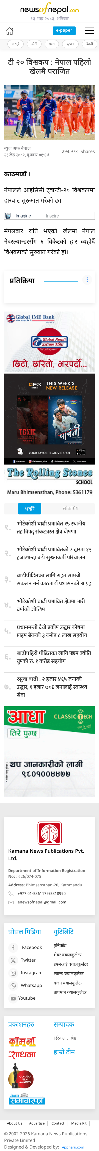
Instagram (32, 973)
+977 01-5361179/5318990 (42, 894)
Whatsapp (31, 986)
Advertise (37, 1123)
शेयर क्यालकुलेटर (68, 955)
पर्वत (51, 44)
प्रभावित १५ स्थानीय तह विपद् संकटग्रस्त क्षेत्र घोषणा (51, 527)
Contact (57, 1123)
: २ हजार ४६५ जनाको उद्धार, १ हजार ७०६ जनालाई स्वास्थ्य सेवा (52, 687)
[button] (89, 31)
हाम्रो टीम (64, 1052)
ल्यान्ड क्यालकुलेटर (69, 974)
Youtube (26, 999)
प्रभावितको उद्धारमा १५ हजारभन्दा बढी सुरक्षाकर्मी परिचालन (54, 553)
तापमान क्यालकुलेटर (70, 993)
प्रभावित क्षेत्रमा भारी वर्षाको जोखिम (51, 605)
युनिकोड (60, 946)
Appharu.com (73, 1147)
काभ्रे (15, 44)
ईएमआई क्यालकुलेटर (71, 965)
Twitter (28, 961)
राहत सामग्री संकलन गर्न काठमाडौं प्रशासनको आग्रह (54, 579)
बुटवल (70, 44)
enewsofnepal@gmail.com (42, 902)
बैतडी (89, 44)
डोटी (34, 44)
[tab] (29, 509)
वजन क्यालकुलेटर (68, 983)
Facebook (32, 948)
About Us (14, 1123)
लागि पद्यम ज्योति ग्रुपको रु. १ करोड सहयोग (54, 657)
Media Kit (79, 1123)
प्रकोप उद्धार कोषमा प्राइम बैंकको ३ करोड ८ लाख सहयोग (52, 631)
